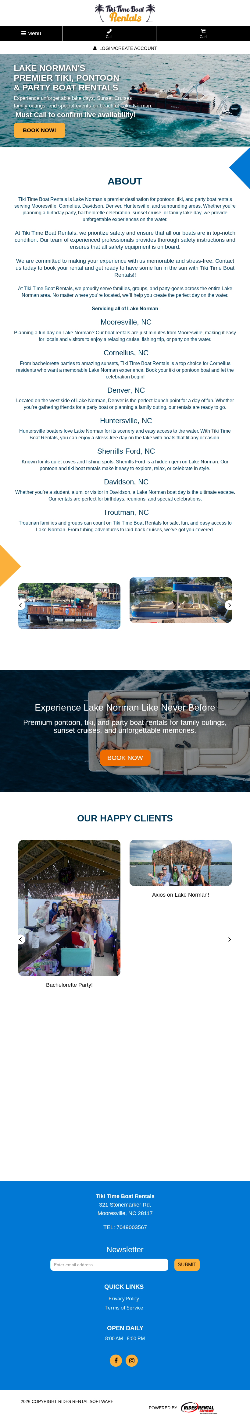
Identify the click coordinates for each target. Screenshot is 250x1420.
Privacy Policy (124, 1298)
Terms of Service (124, 1307)
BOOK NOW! (39, 130)
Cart (203, 37)
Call (109, 37)
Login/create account (127, 48)
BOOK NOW (125, 757)
